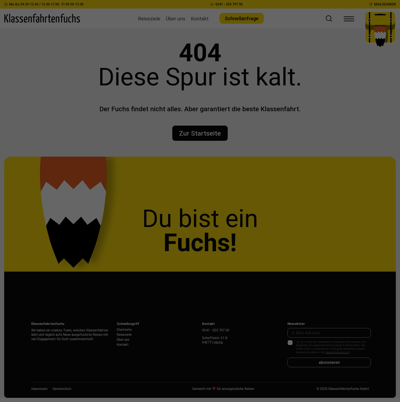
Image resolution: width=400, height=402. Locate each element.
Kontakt (200, 19)
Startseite (124, 329)
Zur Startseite (200, 133)
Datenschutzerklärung (338, 352)
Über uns (175, 19)
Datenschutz (61, 389)
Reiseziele (149, 19)
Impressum (39, 389)
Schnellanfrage (242, 18)
